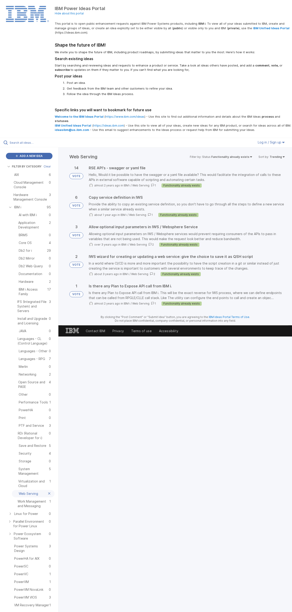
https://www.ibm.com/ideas (124, 116)
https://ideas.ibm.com (108, 125)
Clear (47, 166)
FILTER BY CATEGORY (27, 166)
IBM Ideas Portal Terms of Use (229, 317)
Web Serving (140, 185)
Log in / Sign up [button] (270, 142)
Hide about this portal (69, 13)
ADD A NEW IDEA (31, 156)
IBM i (127, 185)
